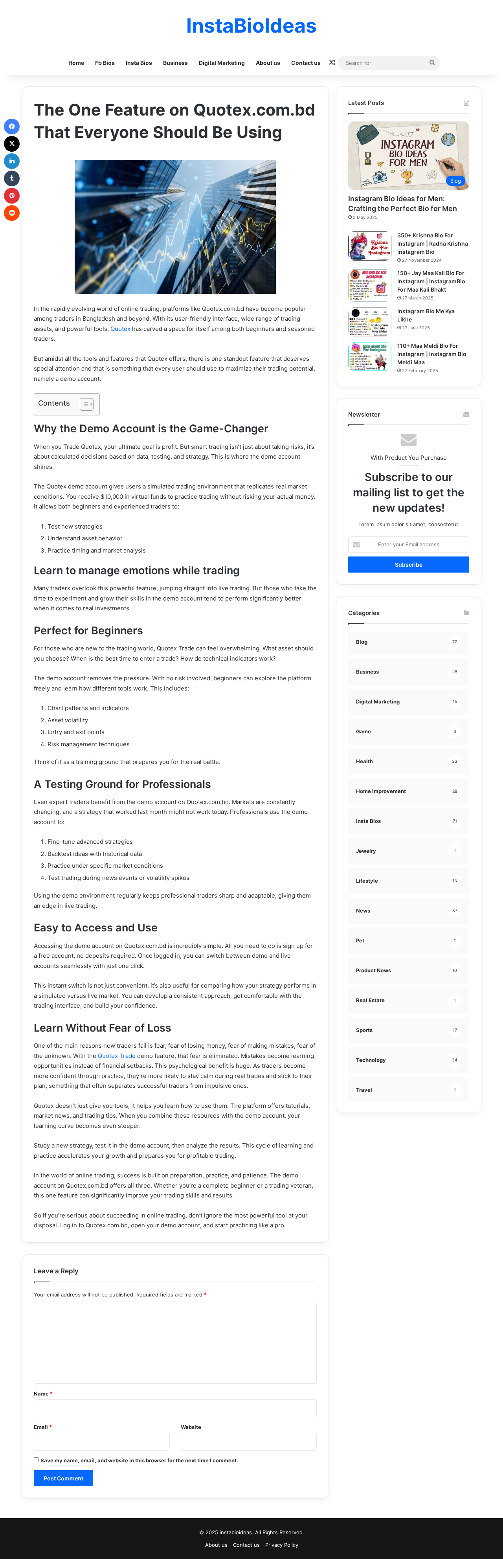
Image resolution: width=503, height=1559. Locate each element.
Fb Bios (105, 62)
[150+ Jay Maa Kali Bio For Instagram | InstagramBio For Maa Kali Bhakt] (369, 285)
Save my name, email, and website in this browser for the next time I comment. (139, 1460)
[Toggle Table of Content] (83, 404)
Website (191, 1427)
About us (268, 62)
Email (43, 1427)
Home (76, 62)
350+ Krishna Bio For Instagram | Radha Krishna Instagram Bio (432, 243)
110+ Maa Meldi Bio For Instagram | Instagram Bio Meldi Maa (431, 353)
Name (43, 1393)
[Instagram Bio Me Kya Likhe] (369, 321)
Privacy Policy (281, 1545)
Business (175, 62)
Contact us (306, 62)
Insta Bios (139, 62)
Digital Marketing (222, 62)
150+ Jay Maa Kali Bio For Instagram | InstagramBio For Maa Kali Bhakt (431, 281)
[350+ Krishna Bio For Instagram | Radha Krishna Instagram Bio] (369, 246)
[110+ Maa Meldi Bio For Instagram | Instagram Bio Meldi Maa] (369, 356)
